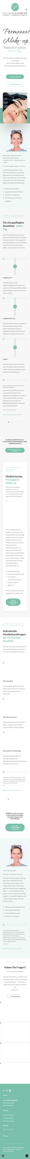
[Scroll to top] (27, 1155)
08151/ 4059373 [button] (9, 1115)
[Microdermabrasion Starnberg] (15, 712)
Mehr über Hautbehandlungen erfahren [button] (15, 827)
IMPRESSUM (19, 1149)
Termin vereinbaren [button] (15, 996)
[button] (26, 9)
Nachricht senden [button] (10, 1121)
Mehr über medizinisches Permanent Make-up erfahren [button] (13, 602)
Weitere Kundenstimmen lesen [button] (11, 414)
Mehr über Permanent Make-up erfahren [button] (15, 450)
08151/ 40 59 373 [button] (16, 76)
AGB (12, 1151)
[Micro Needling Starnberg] (15, 678)
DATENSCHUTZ (7, 1151)
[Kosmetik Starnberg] (15, 747)
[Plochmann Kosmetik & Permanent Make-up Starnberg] (15, 9)
